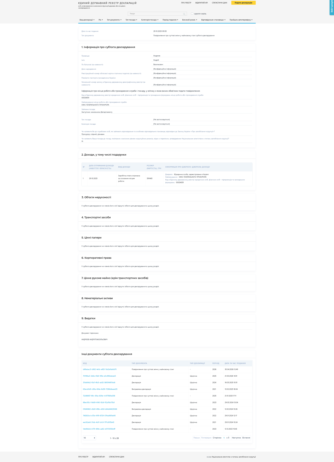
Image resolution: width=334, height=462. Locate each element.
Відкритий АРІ (201, 3)
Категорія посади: (149, 20)
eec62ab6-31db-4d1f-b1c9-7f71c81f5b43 (98, 422)
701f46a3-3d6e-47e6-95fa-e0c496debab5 (99, 376)
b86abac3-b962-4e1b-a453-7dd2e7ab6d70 (100, 369)
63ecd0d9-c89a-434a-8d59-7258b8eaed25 (100, 389)
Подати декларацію (243, 3)
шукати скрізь (200, 14)
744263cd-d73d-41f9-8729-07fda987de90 (99, 415)
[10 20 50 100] (89, 438)
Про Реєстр (186, 3)
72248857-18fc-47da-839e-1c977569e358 (99, 396)
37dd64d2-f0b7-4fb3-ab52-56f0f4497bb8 (99, 382)
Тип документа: (113, 20)
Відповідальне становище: (212, 20)
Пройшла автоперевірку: (240, 20)
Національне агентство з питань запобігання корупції (234, 457)
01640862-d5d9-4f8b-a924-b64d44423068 (100, 409)
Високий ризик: (189, 20)
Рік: (100, 20)
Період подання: (170, 20)
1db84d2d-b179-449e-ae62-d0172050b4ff (99, 429)
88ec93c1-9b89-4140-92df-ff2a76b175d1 (99, 402)
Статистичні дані (219, 3)
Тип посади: (131, 20)
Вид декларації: (86, 20)
